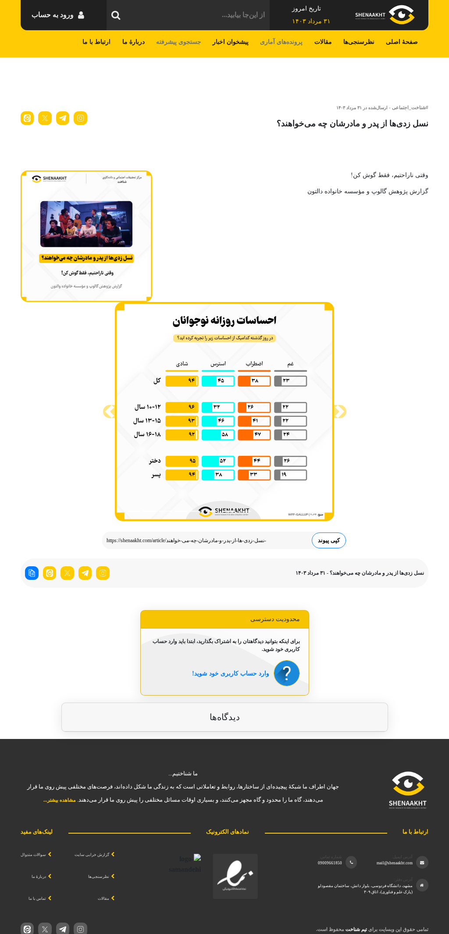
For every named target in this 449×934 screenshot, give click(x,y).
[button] (109, 411)
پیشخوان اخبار (231, 41)
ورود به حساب (53, 14)
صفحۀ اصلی (402, 41)
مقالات (323, 41)
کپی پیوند (329, 540)
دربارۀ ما (133, 41)
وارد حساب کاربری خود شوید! (230, 673)
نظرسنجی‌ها (358, 41)
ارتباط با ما (96, 41)
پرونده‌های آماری (281, 41)
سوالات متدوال (33, 854)
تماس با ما (37, 898)
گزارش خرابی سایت (92, 854)
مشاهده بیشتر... (59, 800)
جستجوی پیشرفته (178, 41)
